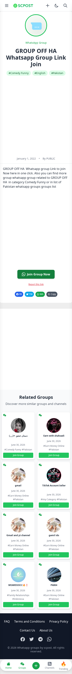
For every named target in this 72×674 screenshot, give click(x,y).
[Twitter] (31, 639)
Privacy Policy (58, 621)
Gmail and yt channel (18, 535)
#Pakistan (57, 73)
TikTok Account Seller (54, 485)
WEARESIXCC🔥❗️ (18, 585)
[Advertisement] (36, 116)
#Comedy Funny (19, 73)
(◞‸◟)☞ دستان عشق (18, 435)
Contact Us (27, 630)
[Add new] (47, 5)
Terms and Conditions (29, 621)
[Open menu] (6, 5)
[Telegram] (40, 639)
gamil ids (54, 535)
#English (40, 73)
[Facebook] (22, 639)
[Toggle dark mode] (56, 5)
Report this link (36, 284)
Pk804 (54, 585)
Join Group (18, 455)
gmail (18, 485)
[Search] (65, 5)
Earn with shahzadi (53, 435)
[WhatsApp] (49, 639)
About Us (46, 630)
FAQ (7, 621)
